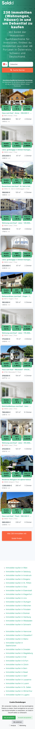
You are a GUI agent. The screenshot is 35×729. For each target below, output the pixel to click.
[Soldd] (17, 2)
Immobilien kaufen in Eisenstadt (19, 590)
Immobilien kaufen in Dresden (18, 649)
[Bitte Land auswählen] (5, 64)
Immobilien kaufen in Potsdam (18, 609)
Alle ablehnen (17, 722)
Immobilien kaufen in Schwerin (18, 624)
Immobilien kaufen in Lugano (17, 695)
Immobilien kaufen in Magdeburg (19, 653)
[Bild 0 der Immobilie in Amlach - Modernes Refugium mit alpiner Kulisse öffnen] (16, 465)
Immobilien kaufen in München (18, 606)
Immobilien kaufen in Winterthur (19, 691)
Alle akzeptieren (9, 717)
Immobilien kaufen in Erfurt (17, 661)
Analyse (13, 725)
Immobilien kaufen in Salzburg (18, 572)
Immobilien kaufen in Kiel (16, 657)
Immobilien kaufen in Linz (16, 598)
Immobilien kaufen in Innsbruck (19, 575)
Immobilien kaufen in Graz (16, 587)
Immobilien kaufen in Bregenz (18, 579)
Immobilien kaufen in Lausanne (18, 680)
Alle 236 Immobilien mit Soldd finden (16, 535)
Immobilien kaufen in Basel (17, 672)
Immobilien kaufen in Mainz (17, 639)
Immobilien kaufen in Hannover (18, 631)
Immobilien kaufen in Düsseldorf (19, 635)
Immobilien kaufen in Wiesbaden (19, 621)
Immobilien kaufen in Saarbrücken (14, 644)
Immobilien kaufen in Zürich (17, 664)
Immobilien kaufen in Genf (16, 676)
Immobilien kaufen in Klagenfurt (19, 594)
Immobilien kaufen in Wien (16, 568)
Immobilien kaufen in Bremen (18, 613)
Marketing (23, 725)
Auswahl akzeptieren (24, 717)
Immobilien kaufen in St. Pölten (18, 583)
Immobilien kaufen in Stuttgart (18, 602)
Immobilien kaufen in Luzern (17, 683)
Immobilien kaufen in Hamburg (18, 617)
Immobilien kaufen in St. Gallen (18, 687)
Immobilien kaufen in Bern (16, 668)
